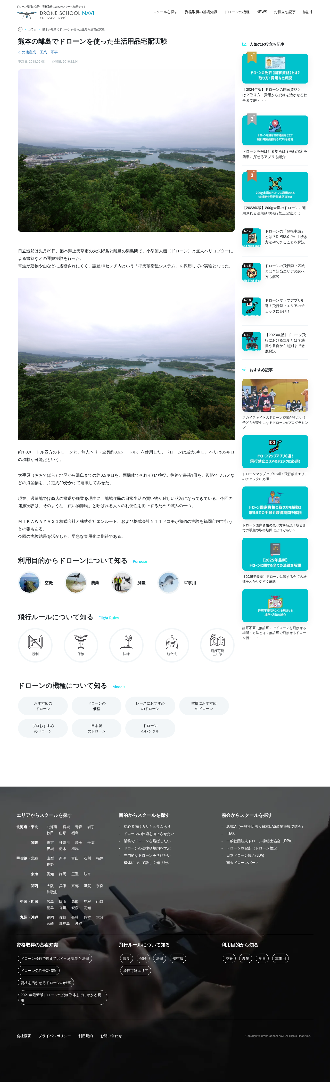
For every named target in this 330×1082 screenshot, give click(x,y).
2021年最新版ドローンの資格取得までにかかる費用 (61, 997)
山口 (99, 901)
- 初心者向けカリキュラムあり (145, 826)
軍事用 (280, 958)
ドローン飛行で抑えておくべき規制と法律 (55, 958)
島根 (87, 901)
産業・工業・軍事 (43, 51)
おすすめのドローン (43, 705)
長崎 (75, 917)
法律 (159, 958)
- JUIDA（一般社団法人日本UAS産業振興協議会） (263, 826)
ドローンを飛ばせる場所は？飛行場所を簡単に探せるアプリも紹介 (274, 153)
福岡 (50, 917)
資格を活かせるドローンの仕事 (46, 982)
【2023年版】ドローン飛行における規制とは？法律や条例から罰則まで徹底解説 (285, 342)
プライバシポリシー (54, 1035)
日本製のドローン (97, 728)
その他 (23, 51)
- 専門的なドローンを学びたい (145, 855)
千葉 (91, 842)
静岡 (62, 873)
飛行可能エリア (135, 970)
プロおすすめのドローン (43, 728)
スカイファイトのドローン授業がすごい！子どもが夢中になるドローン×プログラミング (275, 422)
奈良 (99, 885)
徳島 (50, 907)
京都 (75, 885)
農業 (245, 958)
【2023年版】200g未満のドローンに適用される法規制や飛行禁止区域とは (274, 210)
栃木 (62, 848)
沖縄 (78, 923)
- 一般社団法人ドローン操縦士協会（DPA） (258, 840)
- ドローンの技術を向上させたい (146, 833)
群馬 (75, 848)
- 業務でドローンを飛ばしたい (145, 840)
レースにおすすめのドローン (150, 705)
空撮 (229, 958)
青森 (78, 826)
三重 (75, 873)
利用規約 (85, 1035)
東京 (50, 842)
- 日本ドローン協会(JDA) (242, 855)
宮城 (66, 826)
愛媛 (75, 907)
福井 (99, 858)
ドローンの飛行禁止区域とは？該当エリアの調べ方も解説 (285, 271)
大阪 (50, 885)
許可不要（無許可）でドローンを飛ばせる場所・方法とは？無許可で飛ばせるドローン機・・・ (274, 632)
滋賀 (87, 885)
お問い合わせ (111, 1035)
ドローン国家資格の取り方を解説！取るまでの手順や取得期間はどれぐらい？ (274, 528)
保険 (143, 958)
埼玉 (78, 842)
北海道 (52, 826)
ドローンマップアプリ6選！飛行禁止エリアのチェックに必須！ (285, 305)
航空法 (177, 958)
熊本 (87, 917)
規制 (126, 958)
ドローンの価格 (97, 705)
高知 (87, 907)
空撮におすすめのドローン (204, 705)
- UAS (228, 833)
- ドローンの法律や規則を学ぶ (145, 847)
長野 (50, 864)
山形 (62, 832)
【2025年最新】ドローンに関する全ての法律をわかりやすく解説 (274, 579)
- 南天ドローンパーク (240, 862)
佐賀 (62, 917)
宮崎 (50, 923)
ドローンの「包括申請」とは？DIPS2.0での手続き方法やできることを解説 (286, 236)
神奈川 (64, 842)
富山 (75, 858)
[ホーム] (20, 29)
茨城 (50, 848)
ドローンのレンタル (150, 728)
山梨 (50, 858)
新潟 (62, 858)
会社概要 (23, 1035)
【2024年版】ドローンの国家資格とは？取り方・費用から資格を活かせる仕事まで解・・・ (274, 95)
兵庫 (62, 885)
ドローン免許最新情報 (39, 970)
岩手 (91, 826)
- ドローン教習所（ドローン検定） (250, 847)
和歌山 (52, 891)
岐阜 (87, 873)
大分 (99, 917)
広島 (50, 901)
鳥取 (75, 901)
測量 (262, 958)
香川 (62, 907)
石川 (87, 858)
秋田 (50, 832)
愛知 (50, 873)
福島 (75, 832)
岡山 (62, 901)
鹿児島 (64, 923)
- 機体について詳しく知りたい (145, 862)
